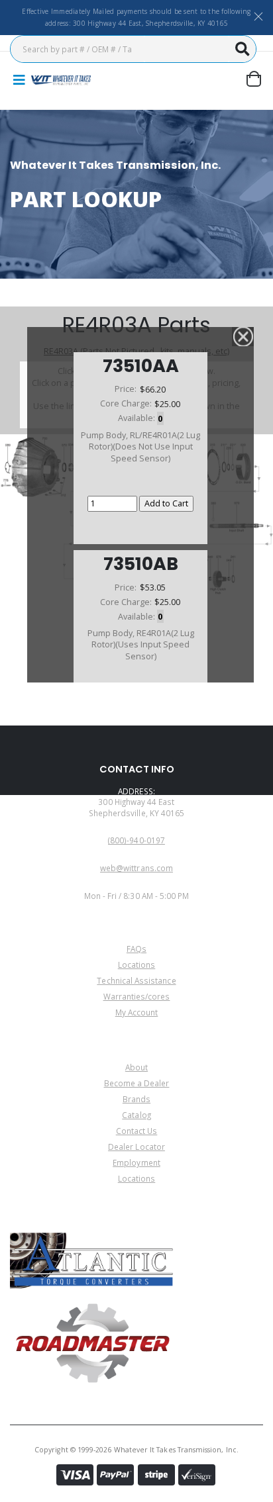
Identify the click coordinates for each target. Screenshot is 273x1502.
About (136, 1067)
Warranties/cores (136, 996)
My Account (136, 1012)
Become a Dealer (137, 1083)
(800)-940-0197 (136, 840)
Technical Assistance (136, 980)
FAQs (136, 948)
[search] (242, 49)
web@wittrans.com (136, 868)
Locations (137, 964)
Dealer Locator (136, 1146)
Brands (136, 1099)
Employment (136, 1162)
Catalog (136, 1114)
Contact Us (137, 1130)
